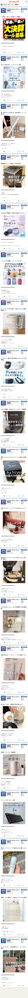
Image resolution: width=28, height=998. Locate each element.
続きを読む (4, 49)
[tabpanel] (14, 29)
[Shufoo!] (14, 1)
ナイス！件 (8, 52)
